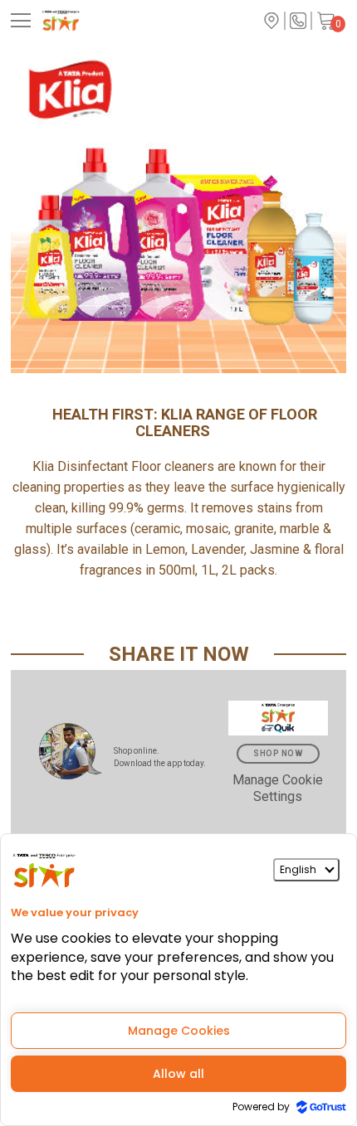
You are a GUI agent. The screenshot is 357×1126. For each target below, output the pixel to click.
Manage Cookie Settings (277, 788)
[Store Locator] (271, 20)
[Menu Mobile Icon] (21, 21)
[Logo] (89, 20)
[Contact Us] (298, 20)
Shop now (277, 753)
